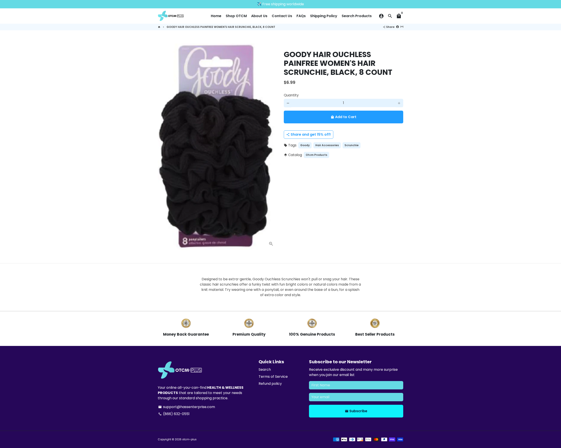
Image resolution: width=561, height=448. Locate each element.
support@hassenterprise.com (186, 406)
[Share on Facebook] (397, 27)
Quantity (291, 95)
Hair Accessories (327, 145)
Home (216, 15)
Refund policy (270, 383)
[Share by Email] (402, 27)
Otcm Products (316, 155)
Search (265, 369)
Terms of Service (273, 376)
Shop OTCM (236, 15)
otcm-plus (189, 439)
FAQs (301, 15)
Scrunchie (351, 145)
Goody (305, 145)
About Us (259, 15)
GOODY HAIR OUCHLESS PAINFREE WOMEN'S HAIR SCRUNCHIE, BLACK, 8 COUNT (221, 27)
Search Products (357, 15)
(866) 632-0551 (174, 413)
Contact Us (282, 15)
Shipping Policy (323, 15)
